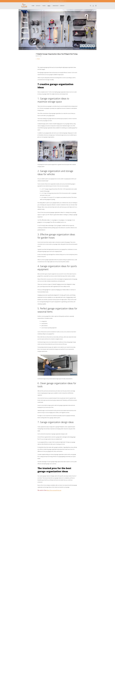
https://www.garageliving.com (54, 490)
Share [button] (38, 58)
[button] (38, 5)
